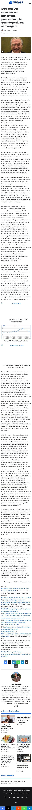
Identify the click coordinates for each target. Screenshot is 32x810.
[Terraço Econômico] (16, 2)
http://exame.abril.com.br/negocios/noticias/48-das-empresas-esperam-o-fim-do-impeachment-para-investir (16, 622)
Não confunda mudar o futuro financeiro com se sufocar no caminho (24, 747)
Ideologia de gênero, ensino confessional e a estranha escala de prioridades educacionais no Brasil (8, 760)
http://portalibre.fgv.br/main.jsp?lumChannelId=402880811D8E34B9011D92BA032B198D (15, 602)
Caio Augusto (7, 30)
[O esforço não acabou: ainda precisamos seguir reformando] (8, 719)
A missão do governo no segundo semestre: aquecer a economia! (8, 747)
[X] (17, 706)
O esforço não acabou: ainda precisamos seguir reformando (7, 727)
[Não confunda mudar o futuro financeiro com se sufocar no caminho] (24, 739)
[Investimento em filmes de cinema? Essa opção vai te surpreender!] (24, 758)
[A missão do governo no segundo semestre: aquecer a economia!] (8, 739)
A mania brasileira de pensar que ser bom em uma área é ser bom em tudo (24, 719)
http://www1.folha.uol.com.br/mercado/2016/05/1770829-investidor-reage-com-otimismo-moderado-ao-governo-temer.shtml (16, 616)
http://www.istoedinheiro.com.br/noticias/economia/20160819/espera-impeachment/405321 (15, 629)
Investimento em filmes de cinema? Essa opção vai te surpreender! (23, 766)
